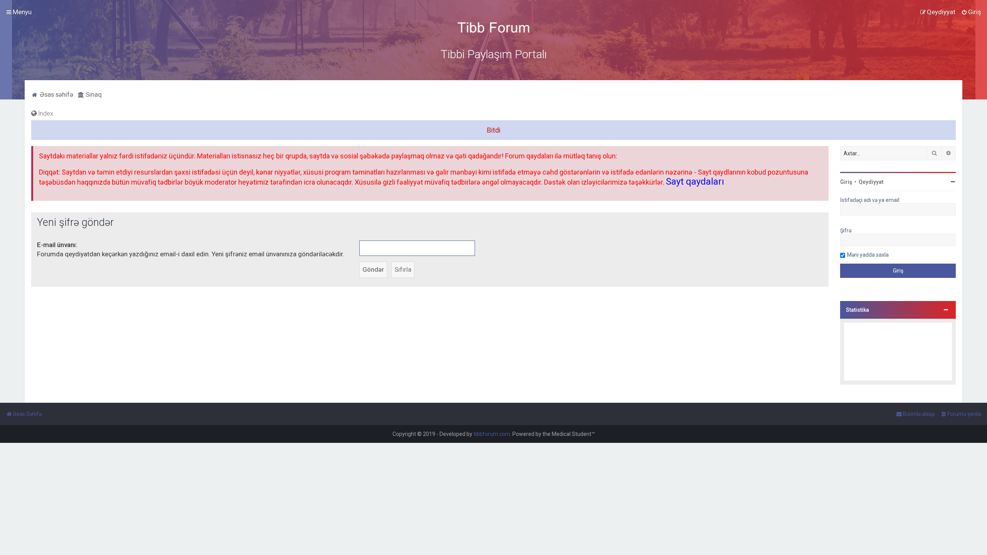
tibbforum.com (491, 434)
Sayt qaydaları (695, 181)
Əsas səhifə (55, 94)
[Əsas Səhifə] (493, 27)
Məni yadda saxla (868, 255)
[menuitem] (971, 12)
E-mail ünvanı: (57, 245)
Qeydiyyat (871, 182)
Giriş (846, 182)
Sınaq (93, 94)
